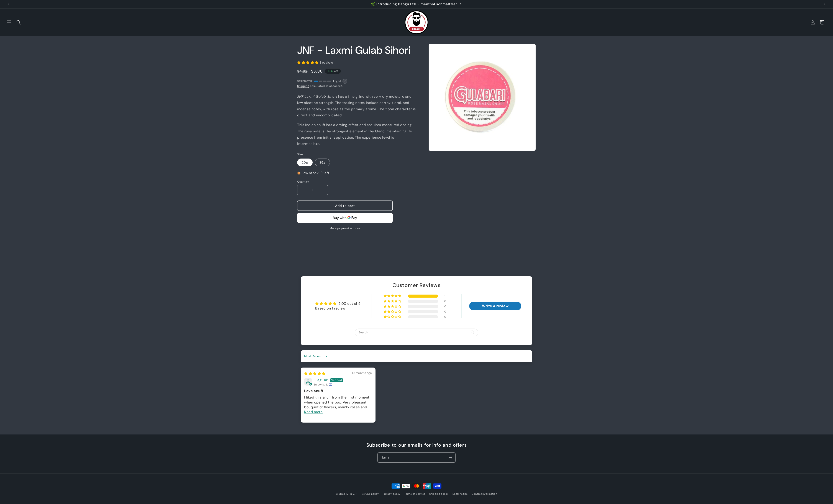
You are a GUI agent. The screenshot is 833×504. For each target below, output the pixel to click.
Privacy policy (391, 494)
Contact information (484, 494)
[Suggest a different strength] (345, 81)
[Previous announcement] (8, 4)
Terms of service (414, 494)
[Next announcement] (824, 4)
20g (305, 162)
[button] (9, 22)
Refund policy (370, 494)
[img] (315, 373)
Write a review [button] (495, 306)
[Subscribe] (450, 457)
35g (322, 162)
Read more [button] (313, 412)
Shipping (303, 86)
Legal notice (460, 494)
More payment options (345, 228)
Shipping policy (439, 494)
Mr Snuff (351, 494)
